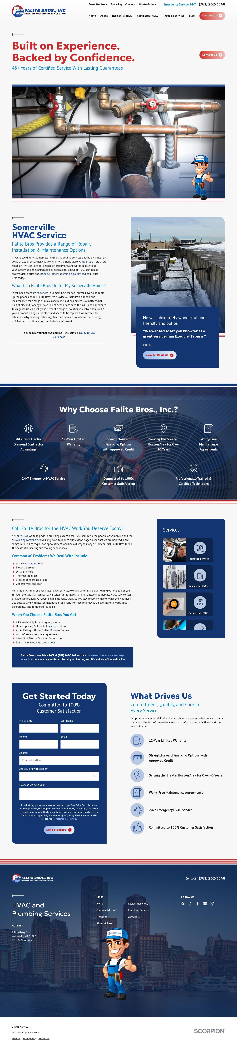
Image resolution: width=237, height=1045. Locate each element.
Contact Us (134, 917)
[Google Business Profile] (205, 903)
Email (63, 736)
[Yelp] (183, 903)
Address (24, 752)
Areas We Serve (98, 4)
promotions (48, 642)
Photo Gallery (147, 4)
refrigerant (30, 563)
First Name (25, 720)
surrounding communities (26, 540)
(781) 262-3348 (212, 4)
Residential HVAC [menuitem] (122, 15)
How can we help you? (32, 784)
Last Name (66, 720)
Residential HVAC (138, 903)
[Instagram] (212, 903)
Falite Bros (85, 261)
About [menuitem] (104, 15)
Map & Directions (22, 940)
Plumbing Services (138, 910)
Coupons (130, 4)
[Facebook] (197, 903)
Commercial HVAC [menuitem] (147, 15)
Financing (116, 4)
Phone (23, 736)
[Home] (39, 11)
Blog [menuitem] (192, 15)
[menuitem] (16, 1038)
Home (100, 903)
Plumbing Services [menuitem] (173, 15)
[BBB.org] (190, 903)
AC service (42, 293)
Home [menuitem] (92, 15)
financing (51, 626)
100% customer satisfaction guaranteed (63, 274)
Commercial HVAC (106, 910)
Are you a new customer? (33, 768)
